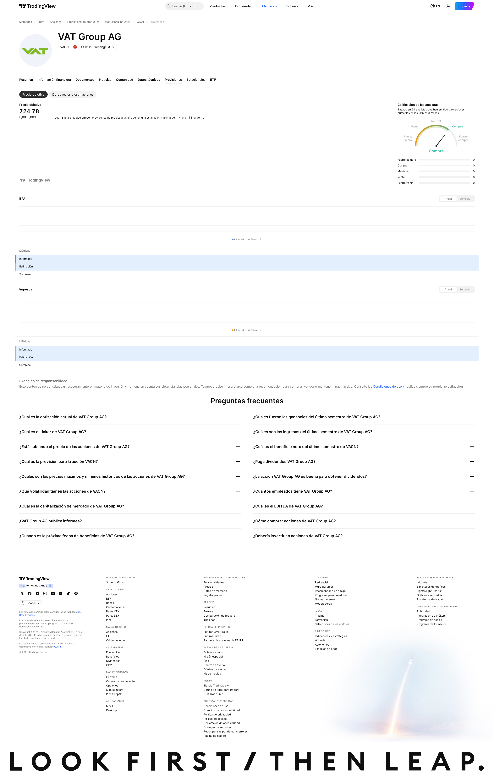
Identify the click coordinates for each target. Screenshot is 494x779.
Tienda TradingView (216, 685)
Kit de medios (212, 673)
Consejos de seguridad (218, 727)
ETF (108, 598)
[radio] (448, 198)
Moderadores (323, 603)
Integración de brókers (431, 615)
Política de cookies (215, 718)
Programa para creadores (331, 595)
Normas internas (325, 599)
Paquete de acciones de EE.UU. (224, 640)
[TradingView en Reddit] (76, 593)
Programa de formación (432, 624)
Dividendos (113, 660)
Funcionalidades (214, 582)
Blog (206, 660)
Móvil (109, 706)
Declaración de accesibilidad (222, 723)
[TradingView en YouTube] (37, 593)
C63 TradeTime (213, 694)
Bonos (110, 602)
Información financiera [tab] (54, 79)
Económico (113, 652)
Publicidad (423, 611)
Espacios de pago (326, 648)
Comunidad (244, 6)
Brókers (292, 6)
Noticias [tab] (105, 79)
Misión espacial (213, 656)
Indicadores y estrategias (331, 636)
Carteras (111, 677)
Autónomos (322, 644)
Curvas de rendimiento (120, 681)
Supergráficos (115, 582)
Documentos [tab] (85, 79)
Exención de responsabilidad (222, 710)
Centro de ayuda (214, 665)
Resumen (209, 607)
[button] (228, 6)
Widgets (422, 582)
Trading (320, 615)
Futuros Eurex (212, 636)
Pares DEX (112, 615)
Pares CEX (112, 611)
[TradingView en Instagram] (45, 593)
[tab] (33, 94)
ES (438, 6)
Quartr (57, 646)
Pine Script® (114, 694)
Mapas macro (114, 689)
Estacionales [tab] (196, 79)
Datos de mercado (215, 590)
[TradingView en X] (22, 593)
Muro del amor (324, 586)
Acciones (112, 594)
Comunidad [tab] (124, 79)
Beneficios (112, 656)
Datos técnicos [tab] (149, 79)
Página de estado (215, 735)
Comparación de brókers (219, 615)
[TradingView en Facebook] (29, 593)
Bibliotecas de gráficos (431, 586)
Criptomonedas (115, 607)
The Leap (210, 619)
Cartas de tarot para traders (221, 689)
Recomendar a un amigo (330, 590)
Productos (218, 6)
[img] (109, 47)
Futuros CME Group (216, 631)
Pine (109, 619)
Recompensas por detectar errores (226, 731)
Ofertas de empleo (215, 669)
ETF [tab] (213, 79)
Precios (208, 586)
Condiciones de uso (387, 386)
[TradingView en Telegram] (60, 593)
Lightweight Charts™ (429, 590)
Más (310, 6)
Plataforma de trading (430, 599)
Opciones (112, 685)
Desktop (111, 710)
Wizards (320, 640)
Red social (321, 582)
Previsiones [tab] (173, 79)
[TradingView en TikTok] (68, 593)
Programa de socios (429, 619)
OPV (109, 665)
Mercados (269, 6)
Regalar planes (213, 595)
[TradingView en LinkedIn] (53, 593)
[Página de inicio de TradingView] (37, 6)
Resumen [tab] (26, 79)
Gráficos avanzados (429, 595)
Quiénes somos (213, 652)
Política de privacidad (217, 714)
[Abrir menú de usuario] (448, 6)
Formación (321, 619)
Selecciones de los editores (332, 624)
